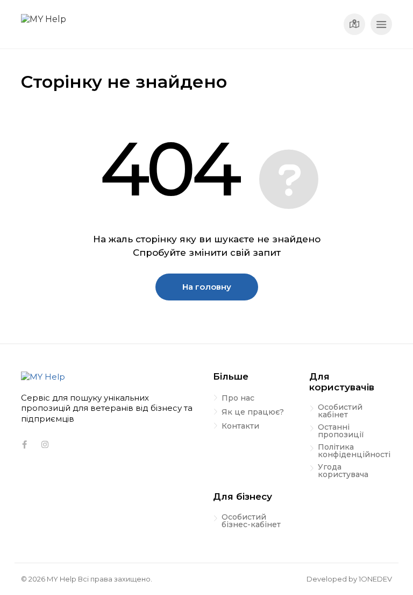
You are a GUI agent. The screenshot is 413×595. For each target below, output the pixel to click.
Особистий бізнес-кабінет (251, 521)
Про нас (238, 398)
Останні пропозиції (341, 431)
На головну (206, 287)
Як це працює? (253, 412)
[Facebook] (24, 445)
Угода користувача (343, 471)
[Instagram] (44, 445)
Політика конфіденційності (354, 451)
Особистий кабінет (340, 411)
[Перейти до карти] (354, 24)
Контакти (240, 426)
